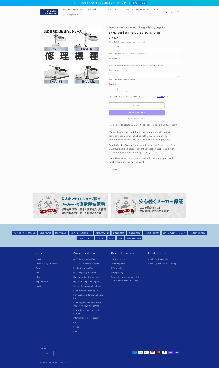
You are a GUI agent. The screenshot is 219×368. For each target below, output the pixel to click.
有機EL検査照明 (119, 233)
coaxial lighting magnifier (85, 272)
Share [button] (114, 169)
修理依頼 (160, 96)
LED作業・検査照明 (152, 233)
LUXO (120, 238)
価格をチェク (139, 2)
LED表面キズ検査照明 (197, 233)
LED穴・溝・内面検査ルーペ (81, 233)
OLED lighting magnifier (84, 259)
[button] (167, 12)
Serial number (115, 58)
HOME (38, 259)
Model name (114, 46)
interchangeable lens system (86, 317)
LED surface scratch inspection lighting (87, 312)
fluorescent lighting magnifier (87, 277)
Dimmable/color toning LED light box (88, 296)
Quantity (112, 84)
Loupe (76, 326)
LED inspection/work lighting (86, 290)
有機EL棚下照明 (134, 233)
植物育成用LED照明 (134, 238)
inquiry (39, 286)
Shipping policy (118, 263)
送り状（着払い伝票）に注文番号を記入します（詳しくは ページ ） (141, 96)
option (76, 322)
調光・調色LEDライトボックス (174, 233)
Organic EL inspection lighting (87, 281)
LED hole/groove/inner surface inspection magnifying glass (87, 304)
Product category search (47, 263)
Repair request (42, 281)
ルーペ (111, 238)
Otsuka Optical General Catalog (162, 263)
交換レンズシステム (85, 238)
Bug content (114, 70)
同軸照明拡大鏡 (60, 233)
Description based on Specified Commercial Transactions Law (125, 278)
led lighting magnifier (83, 268)
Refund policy (117, 268)
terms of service (118, 259)
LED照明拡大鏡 (45, 233)
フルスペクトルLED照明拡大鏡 (25, 233)
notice (39, 272)
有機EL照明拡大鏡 (102, 233)
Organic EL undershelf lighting (87, 286)
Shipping (123, 42)
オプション (101, 238)
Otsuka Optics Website (158, 259)
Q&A (38, 268)
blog (38, 277)
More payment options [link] (136, 119)
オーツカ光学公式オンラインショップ (58, 362)
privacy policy (117, 272)
